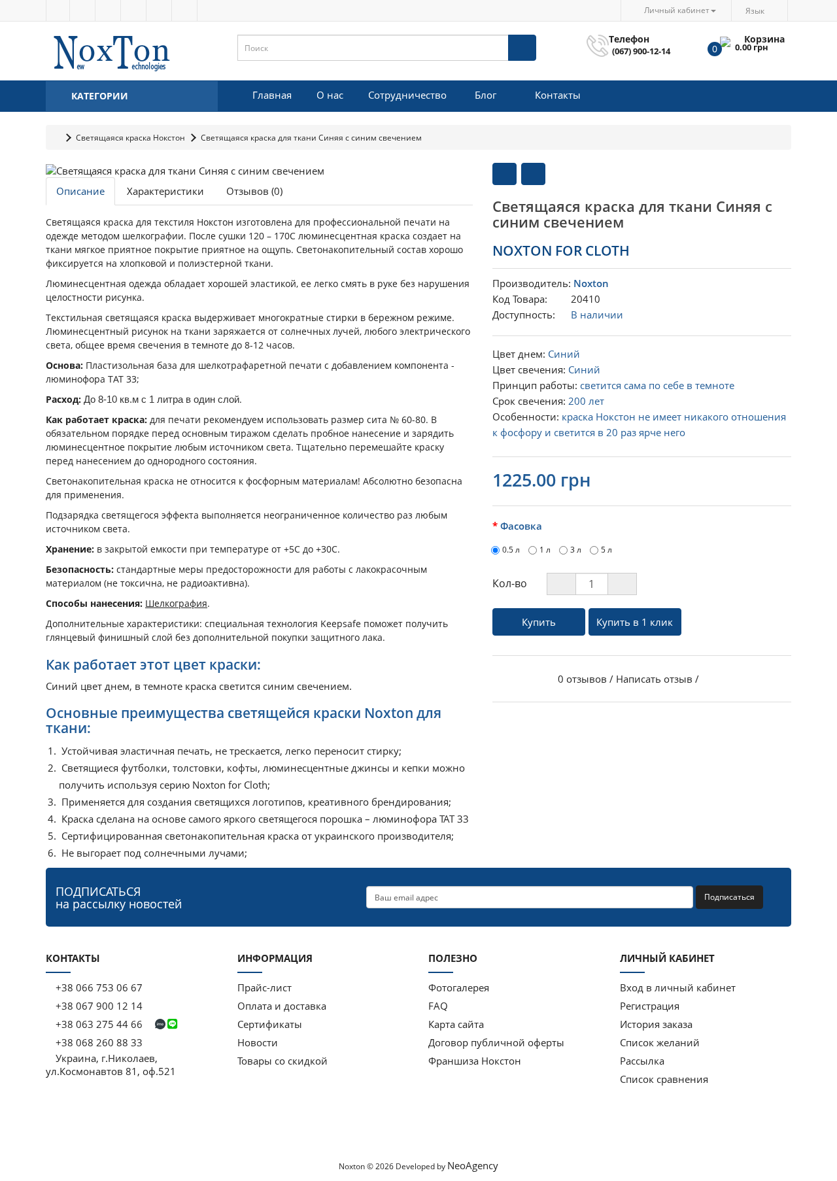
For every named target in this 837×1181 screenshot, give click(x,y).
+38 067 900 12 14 (98, 1005)
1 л (545, 549)
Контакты (558, 94)
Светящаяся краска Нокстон (130, 137)
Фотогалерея (458, 987)
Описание (80, 190)
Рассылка (642, 1060)
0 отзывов (582, 678)
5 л (606, 549)
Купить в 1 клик (634, 621)
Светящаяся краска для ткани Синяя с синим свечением (311, 137)
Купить (539, 621)
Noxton (591, 283)
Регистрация (649, 1005)
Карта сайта (456, 1024)
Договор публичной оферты (496, 1042)
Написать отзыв (654, 678)
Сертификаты (269, 1024)
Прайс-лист (264, 987)
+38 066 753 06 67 (99, 987)
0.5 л (511, 549)
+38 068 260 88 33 (98, 1042)
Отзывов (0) (254, 190)
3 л (575, 549)
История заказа (656, 1024)
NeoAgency (472, 1165)
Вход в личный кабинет (678, 987)
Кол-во (509, 583)
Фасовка (521, 525)
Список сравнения (664, 1079)
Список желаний (660, 1042)
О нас (329, 94)
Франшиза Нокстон (474, 1060)
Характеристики (165, 190)
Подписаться (729, 896)
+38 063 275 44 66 (99, 1024)
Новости (257, 1042)
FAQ (438, 1005)
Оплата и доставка (281, 1005)
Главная (272, 94)
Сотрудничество (407, 94)
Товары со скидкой (282, 1060)
